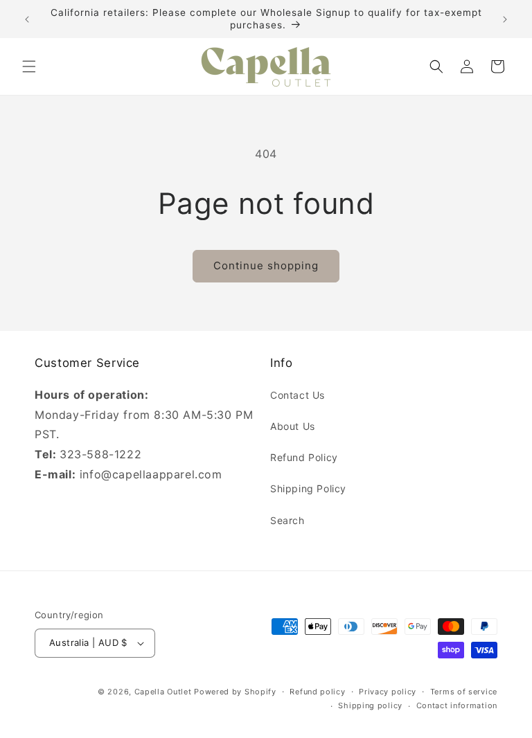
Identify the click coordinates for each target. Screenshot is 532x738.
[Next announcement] (505, 19)
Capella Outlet (163, 691)
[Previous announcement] (27, 19)
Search (287, 520)
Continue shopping (266, 265)
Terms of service (463, 691)
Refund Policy (304, 457)
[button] (29, 66)
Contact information (456, 705)
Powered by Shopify (235, 691)
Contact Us (297, 395)
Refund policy (317, 691)
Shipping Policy (308, 488)
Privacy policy (387, 691)
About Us (292, 426)
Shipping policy (370, 705)
